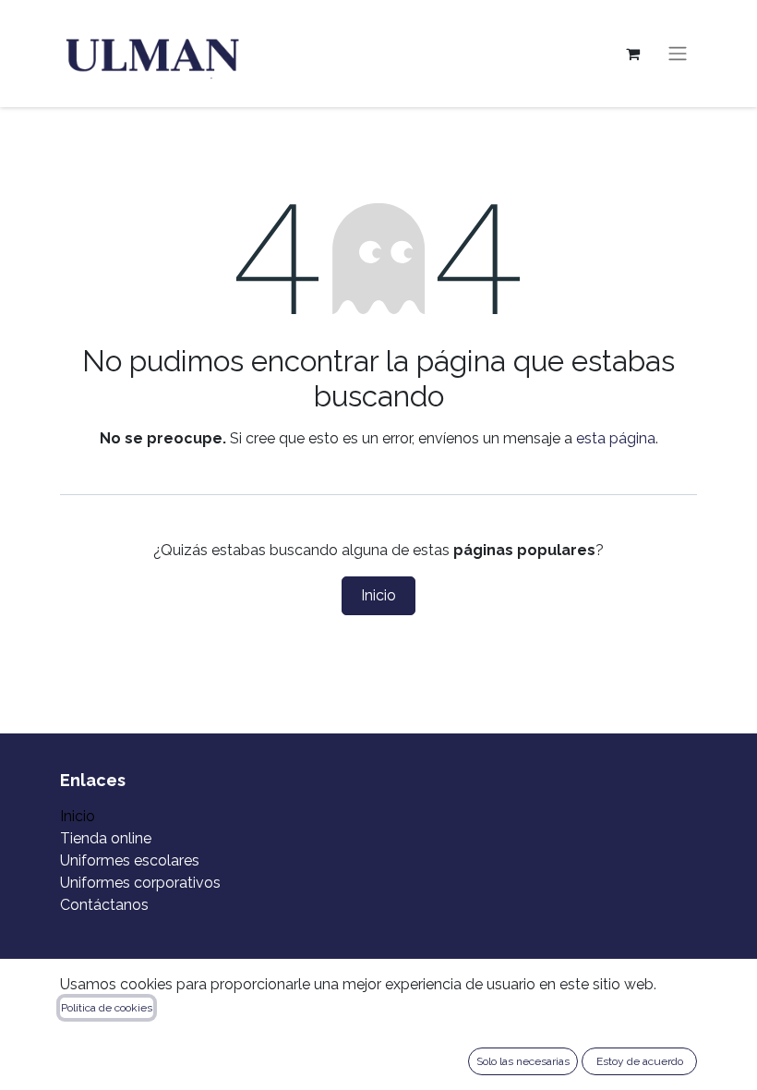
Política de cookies (106, 1007)
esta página (615, 438)
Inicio (378, 595)
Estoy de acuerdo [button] (639, 1061)
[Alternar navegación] (677, 54)
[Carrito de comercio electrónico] (632, 53)
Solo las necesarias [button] (523, 1061)
